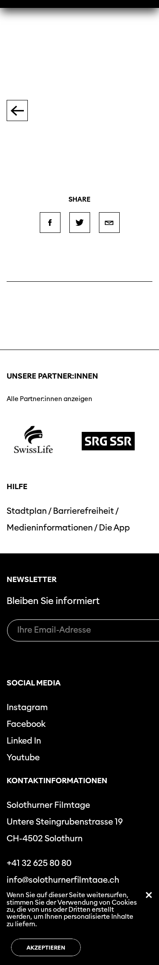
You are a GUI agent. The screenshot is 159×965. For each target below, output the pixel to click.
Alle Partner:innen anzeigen (49, 398)
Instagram (27, 707)
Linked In (24, 741)
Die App (114, 528)
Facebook (26, 724)
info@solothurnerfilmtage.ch (63, 880)
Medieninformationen (50, 528)
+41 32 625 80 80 (39, 863)
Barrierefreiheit (83, 511)
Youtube (23, 757)
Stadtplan (27, 511)
